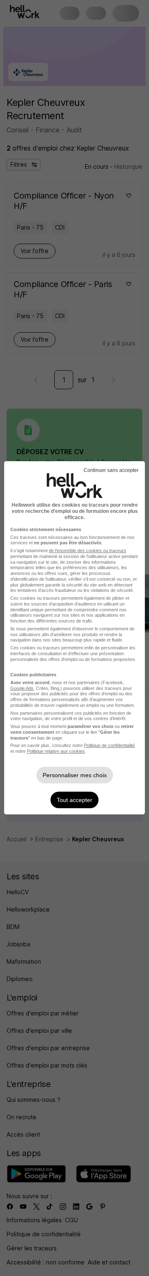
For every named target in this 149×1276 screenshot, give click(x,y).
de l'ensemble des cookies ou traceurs (87, 550)
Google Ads (22, 688)
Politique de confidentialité (109, 745)
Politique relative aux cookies (56, 751)
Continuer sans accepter (111, 470)
